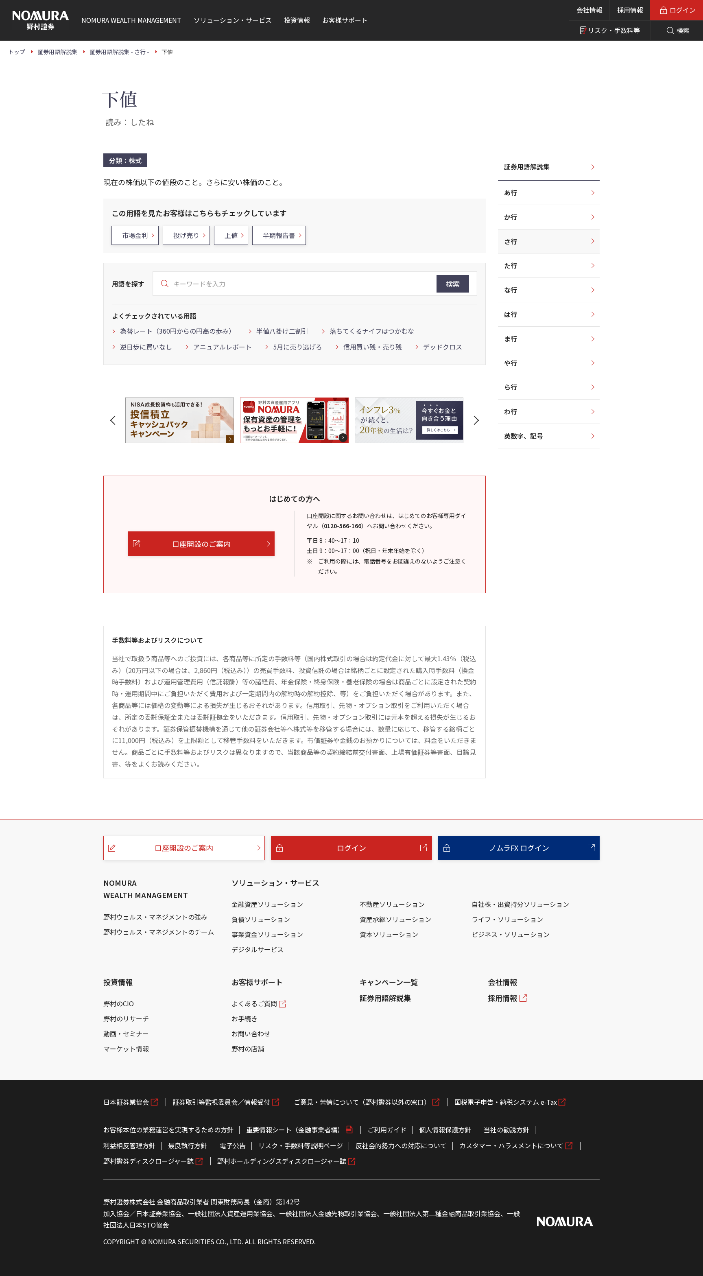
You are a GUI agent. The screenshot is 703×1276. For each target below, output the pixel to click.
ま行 (510, 338)
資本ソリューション (389, 934)
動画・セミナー (126, 1033)
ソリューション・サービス (275, 882)
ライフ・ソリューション (507, 919)
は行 (510, 314)
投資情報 (118, 982)
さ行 (510, 241)
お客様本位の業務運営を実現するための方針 (168, 1129)
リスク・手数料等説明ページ (300, 1145)
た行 (510, 265)
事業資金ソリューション (267, 934)
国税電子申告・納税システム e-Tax (505, 1102)
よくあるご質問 (254, 1003)
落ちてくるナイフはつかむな (372, 331)
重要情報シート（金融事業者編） (295, 1129)
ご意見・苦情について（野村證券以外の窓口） (362, 1102)
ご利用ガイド (386, 1129)
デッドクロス (442, 347)
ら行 (510, 387)
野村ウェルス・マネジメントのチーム (158, 932)
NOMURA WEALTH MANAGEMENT (145, 888)
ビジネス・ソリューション (511, 934)
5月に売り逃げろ (297, 347)
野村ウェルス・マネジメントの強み (155, 917)
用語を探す (128, 283)
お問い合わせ (251, 1033)
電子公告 (233, 1145)
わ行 (510, 411)
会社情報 (589, 10)
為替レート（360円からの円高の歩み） (177, 331)
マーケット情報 (126, 1048)
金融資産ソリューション (267, 904)
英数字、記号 (523, 436)
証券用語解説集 (527, 166)
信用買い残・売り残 (372, 347)
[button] (114, 420)
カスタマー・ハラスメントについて (511, 1145)
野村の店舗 (247, 1048)
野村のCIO (118, 1003)
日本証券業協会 (126, 1102)
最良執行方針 (187, 1145)
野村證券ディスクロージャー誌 (148, 1161)
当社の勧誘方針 (506, 1129)
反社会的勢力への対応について (401, 1145)
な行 (510, 290)
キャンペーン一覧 (389, 982)
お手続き (244, 1018)
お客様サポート (257, 982)
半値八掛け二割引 (282, 331)
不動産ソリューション (392, 904)
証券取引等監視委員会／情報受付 (221, 1102)
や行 (510, 363)
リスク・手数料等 (614, 30)
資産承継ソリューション (395, 919)
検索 (452, 283)
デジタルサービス (257, 949)
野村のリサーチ (126, 1018)
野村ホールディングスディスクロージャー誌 (281, 1161)
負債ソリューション (260, 919)
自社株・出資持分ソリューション (520, 904)
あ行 (510, 192)
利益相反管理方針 (129, 1145)
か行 (510, 217)
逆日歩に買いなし (146, 347)
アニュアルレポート (222, 347)
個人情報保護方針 (445, 1129)
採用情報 (630, 10)
